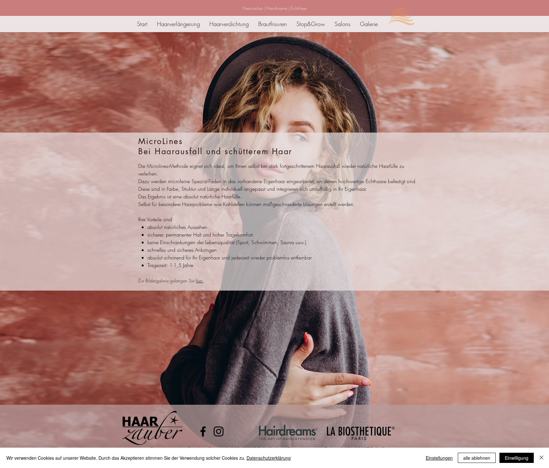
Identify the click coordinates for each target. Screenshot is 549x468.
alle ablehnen (476, 458)
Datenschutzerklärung (269, 458)
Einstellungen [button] (439, 458)
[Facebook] (203, 431)
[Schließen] (541, 458)
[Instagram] (218, 431)
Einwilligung (516, 458)
